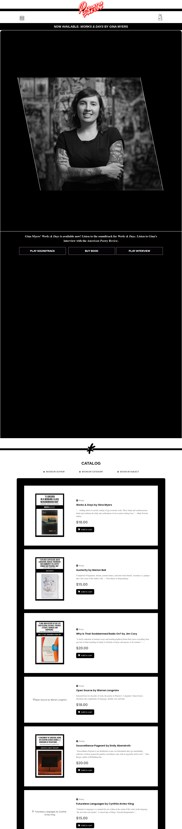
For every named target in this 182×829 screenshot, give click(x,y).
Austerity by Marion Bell (91, 570)
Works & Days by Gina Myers (94, 505)
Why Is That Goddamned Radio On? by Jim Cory (106, 633)
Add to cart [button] (86, 529)
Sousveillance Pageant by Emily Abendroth (103, 745)
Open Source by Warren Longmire (97, 690)
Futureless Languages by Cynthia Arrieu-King (105, 803)
